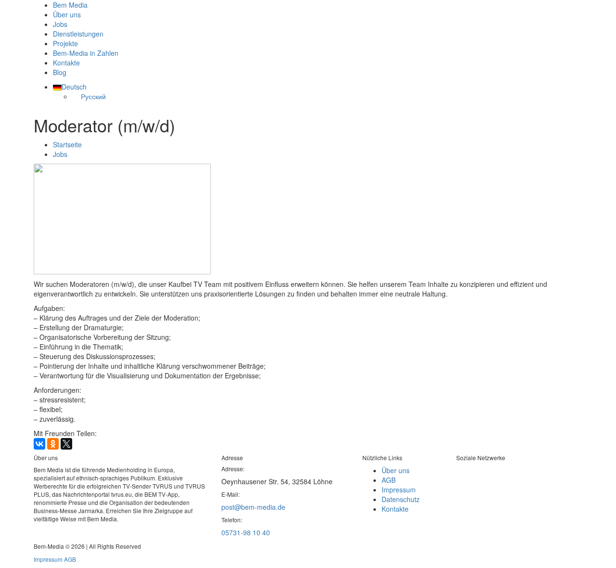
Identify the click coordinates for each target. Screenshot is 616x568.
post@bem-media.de (253, 507)
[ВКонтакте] (39, 444)
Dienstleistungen (78, 34)
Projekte (65, 43)
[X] (66, 444)
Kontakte (66, 62)
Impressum (399, 489)
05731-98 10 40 (245, 532)
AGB (389, 480)
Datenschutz (401, 499)
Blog (59, 72)
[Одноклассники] (53, 444)
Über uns (67, 14)
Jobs (60, 24)
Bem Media (70, 5)
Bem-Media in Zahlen (85, 53)
